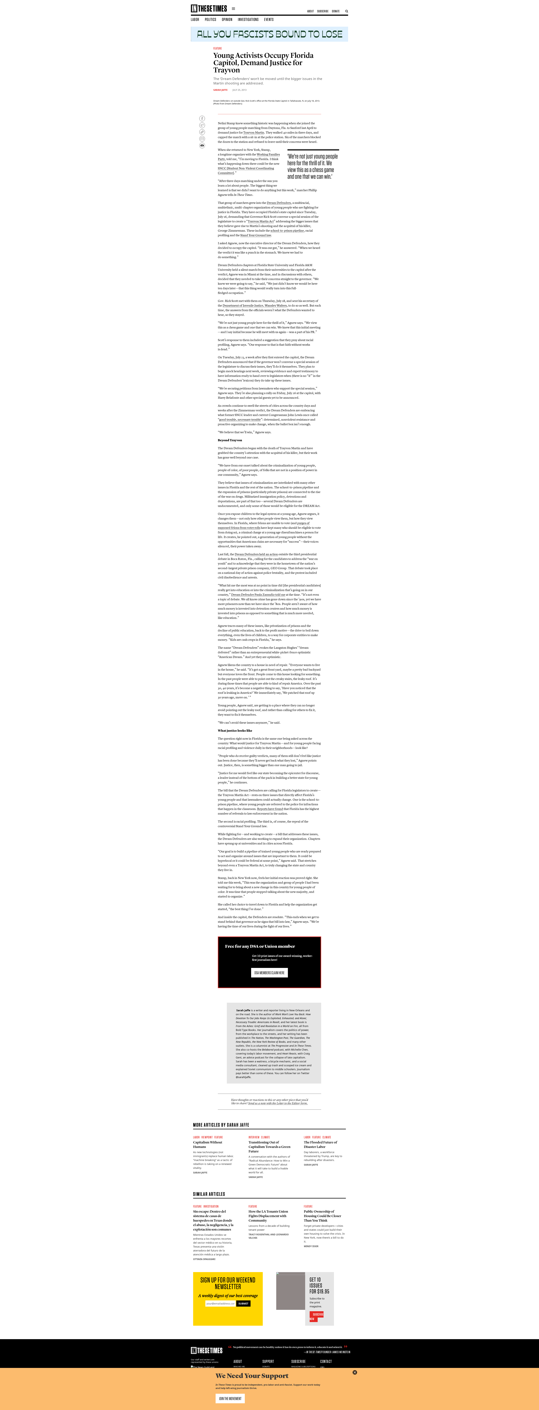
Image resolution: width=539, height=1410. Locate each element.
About (310, 11)
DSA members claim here (269, 972)
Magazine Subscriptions (303, 1366)
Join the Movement (230, 1398)
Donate (336, 11)
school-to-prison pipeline (287, 230)
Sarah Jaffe (220, 89)
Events (269, 19)
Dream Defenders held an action (256, 554)
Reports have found (270, 809)
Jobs (322, 1367)
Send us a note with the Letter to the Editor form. (278, 1103)
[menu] (233, 9)
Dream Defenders (233, 103)
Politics (210, 19)
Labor (195, 19)
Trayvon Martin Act (261, 221)
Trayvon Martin (253, 132)
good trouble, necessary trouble (240, 419)
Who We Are (239, 1366)
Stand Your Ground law (255, 235)
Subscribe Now (317, 1316)
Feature (217, 48)
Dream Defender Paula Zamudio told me (258, 595)
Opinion (227, 19)
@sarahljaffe (243, 1077)
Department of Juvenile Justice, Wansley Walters (255, 305)
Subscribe (323, 11)
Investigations (248, 19)
